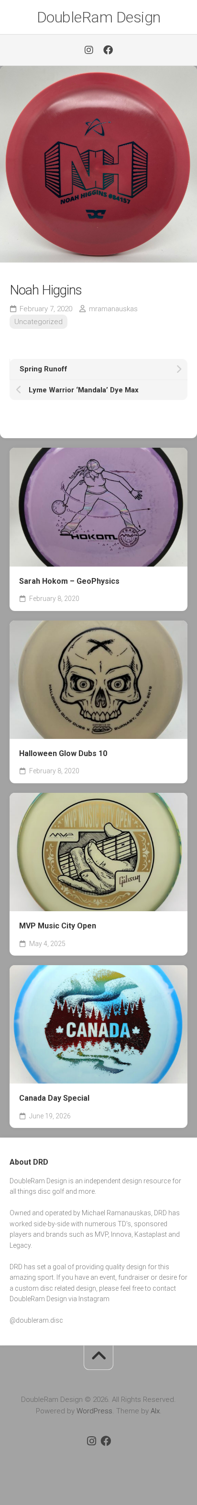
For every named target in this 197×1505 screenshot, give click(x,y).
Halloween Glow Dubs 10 (63, 753)
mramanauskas (113, 309)
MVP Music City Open (57, 925)
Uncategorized (38, 321)
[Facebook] (108, 50)
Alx (155, 1411)
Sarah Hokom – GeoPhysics (69, 581)
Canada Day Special (54, 1098)
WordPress (94, 1411)
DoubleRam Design (99, 17)
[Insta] (88, 50)
